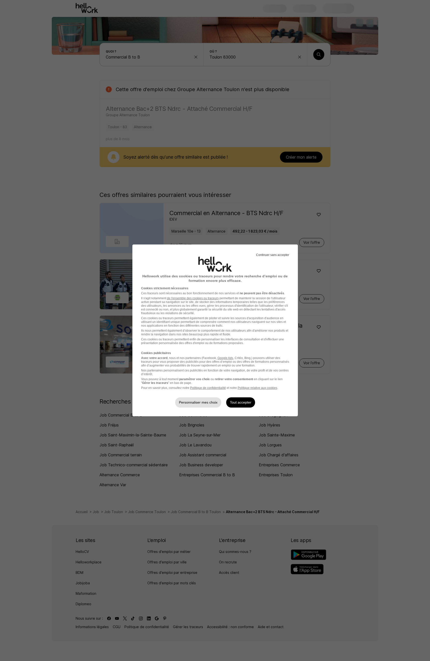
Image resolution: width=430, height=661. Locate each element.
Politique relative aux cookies (257, 388)
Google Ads (225, 358)
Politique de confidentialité (208, 388)
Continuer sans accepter (272, 255)
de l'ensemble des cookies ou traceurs (193, 298)
